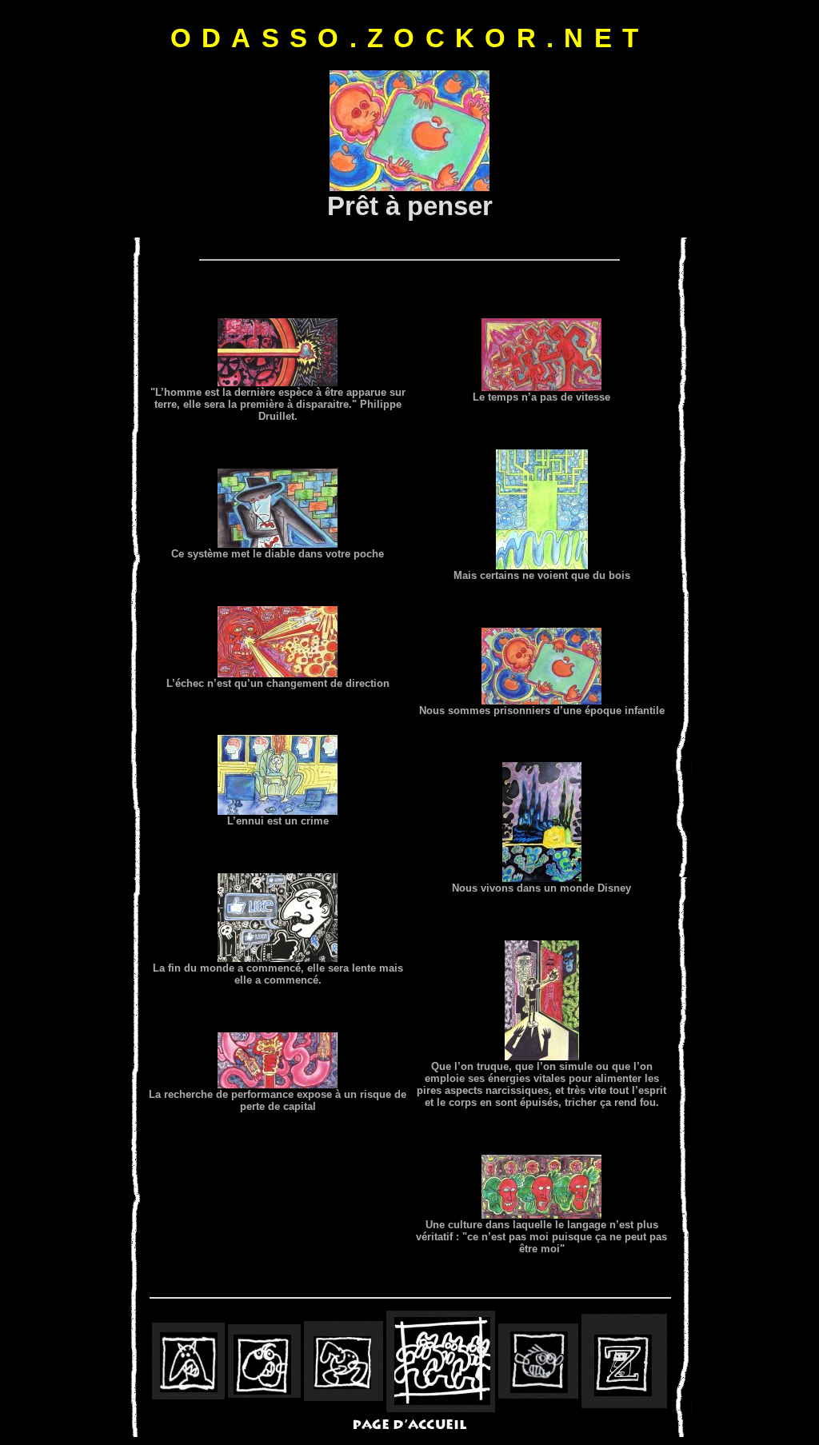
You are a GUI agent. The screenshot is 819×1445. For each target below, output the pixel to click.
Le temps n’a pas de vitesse (541, 397)
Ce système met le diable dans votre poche (277, 554)
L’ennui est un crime (278, 821)
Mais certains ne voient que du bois (541, 575)
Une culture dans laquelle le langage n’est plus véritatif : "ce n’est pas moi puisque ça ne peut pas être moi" (541, 1237)
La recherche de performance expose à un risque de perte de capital (277, 1100)
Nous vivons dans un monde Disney (541, 888)
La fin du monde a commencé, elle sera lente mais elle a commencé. (278, 974)
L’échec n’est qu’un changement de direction (278, 683)
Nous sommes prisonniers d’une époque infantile (542, 711)
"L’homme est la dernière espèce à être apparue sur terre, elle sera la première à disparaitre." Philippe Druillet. (278, 404)
